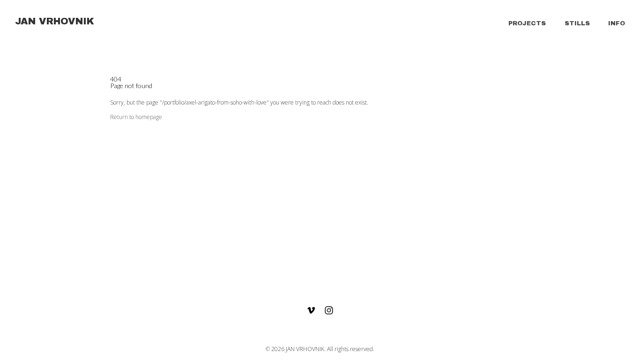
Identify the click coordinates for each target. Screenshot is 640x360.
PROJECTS (527, 23)
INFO (616, 23)
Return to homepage (136, 117)
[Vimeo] (311, 310)
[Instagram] (328, 310)
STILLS (577, 23)
